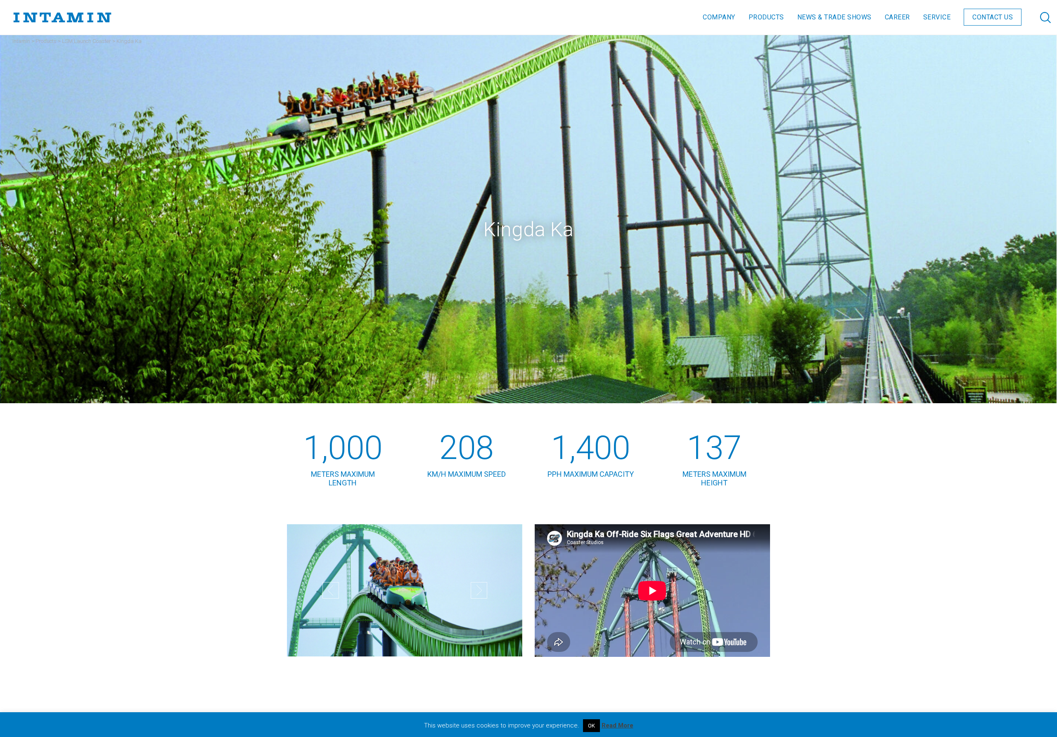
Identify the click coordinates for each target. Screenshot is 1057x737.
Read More (617, 725)
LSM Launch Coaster (86, 41)
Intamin (21, 41)
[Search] (1037, 17)
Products (46, 41)
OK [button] (591, 726)
